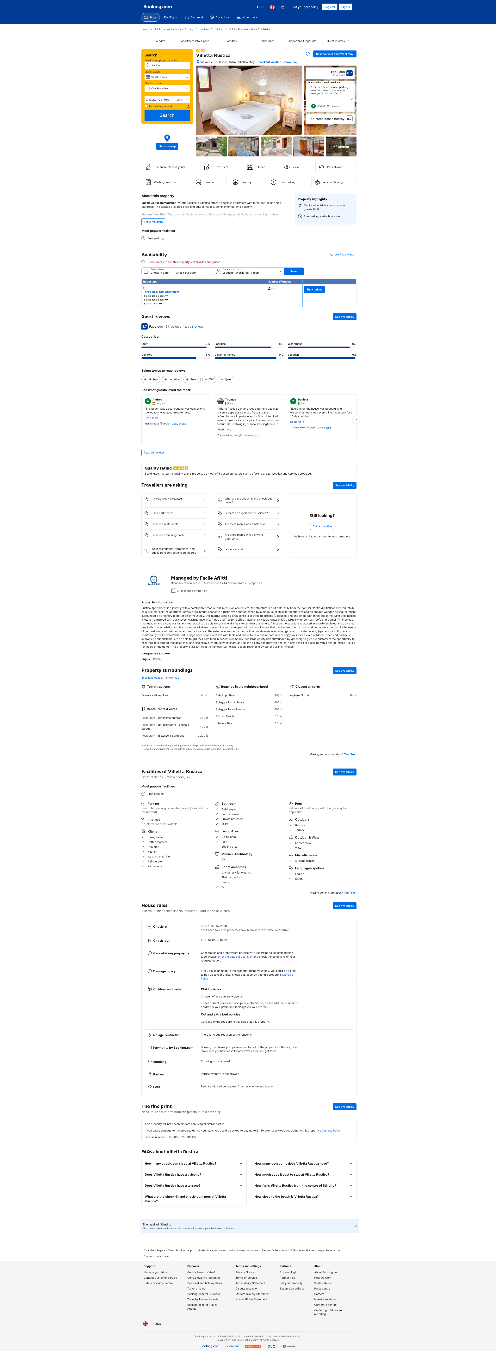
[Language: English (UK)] (272, 7)
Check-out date (153, 83)
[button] (167, 99)
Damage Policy (331, 1130)
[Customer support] (283, 7)
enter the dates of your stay (235, 956)
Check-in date (152, 71)
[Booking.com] (158, 7)
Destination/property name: (161, 60)
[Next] (351, 98)
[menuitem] (150, 17)
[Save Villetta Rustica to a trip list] (307, 54)
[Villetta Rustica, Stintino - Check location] (198, 62)
